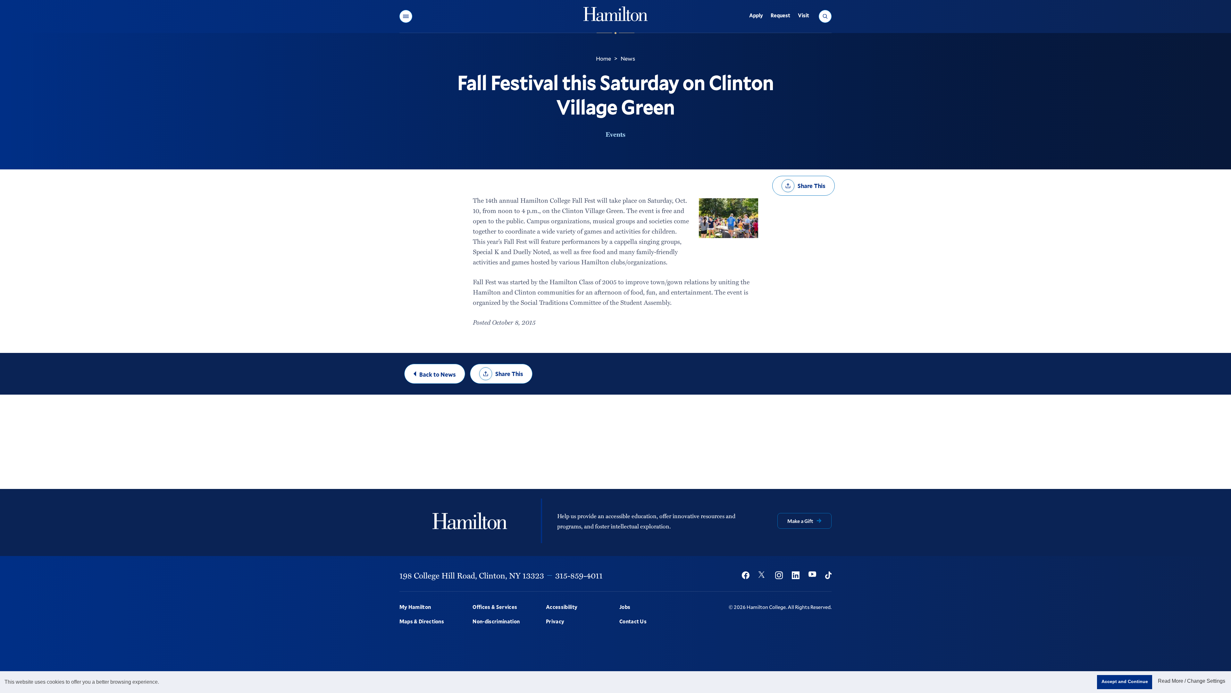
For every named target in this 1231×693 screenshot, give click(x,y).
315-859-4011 (579, 575)
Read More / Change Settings (1191, 681)
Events (615, 134)
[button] (406, 16)
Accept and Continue (1124, 681)
